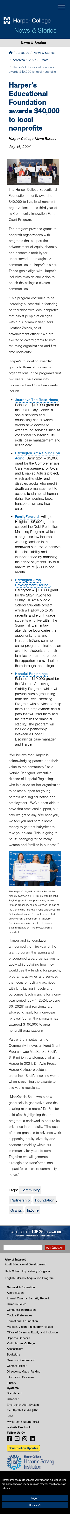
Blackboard (14, 1393)
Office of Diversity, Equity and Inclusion (32, 1332)
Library (11, 1383)
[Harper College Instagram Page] (24, 1439)
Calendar (13, 1399)
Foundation (44, 1200)
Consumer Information (21, 1310)
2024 (32, 60)
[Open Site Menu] (57, 7)
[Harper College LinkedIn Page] (32, 1439)
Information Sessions (20, 1377)
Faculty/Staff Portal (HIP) (22, 1410)
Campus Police (16, 1304)
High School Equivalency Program (27, 1271)
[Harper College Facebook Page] (9, 1439)
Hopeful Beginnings (31, 673)
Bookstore (13, 1354)
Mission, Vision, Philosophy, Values (30, 1327)
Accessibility (15, 1349)
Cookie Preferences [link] (19, 1315)
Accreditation (15, 1293)
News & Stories (35, 30)
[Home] (10, 53)
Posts (44, 60)
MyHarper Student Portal (23, 1422)
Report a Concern (18, 1338)
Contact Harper (17, 1366)
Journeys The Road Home (36, 399)
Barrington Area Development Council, (33, 582)
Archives (19, 60)
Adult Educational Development (25, 1264)
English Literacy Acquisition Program (29, 1278)
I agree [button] (35, 1498)
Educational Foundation (22, 1321)
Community (30, 1190)
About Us (23, 53)
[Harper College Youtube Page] (17, 1439)
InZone (33, 1210)
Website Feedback (19, 1427)
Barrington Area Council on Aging (37, 456)
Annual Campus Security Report (28, 1298)
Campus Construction (21, 1360)
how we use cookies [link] (24, 1484)
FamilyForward (27, 516)
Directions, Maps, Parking (23, 1371)
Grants (16, 1210)
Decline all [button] (35, 1505)
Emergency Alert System (22, 1405)
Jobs (10, 1416)
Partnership (20, 1200)
